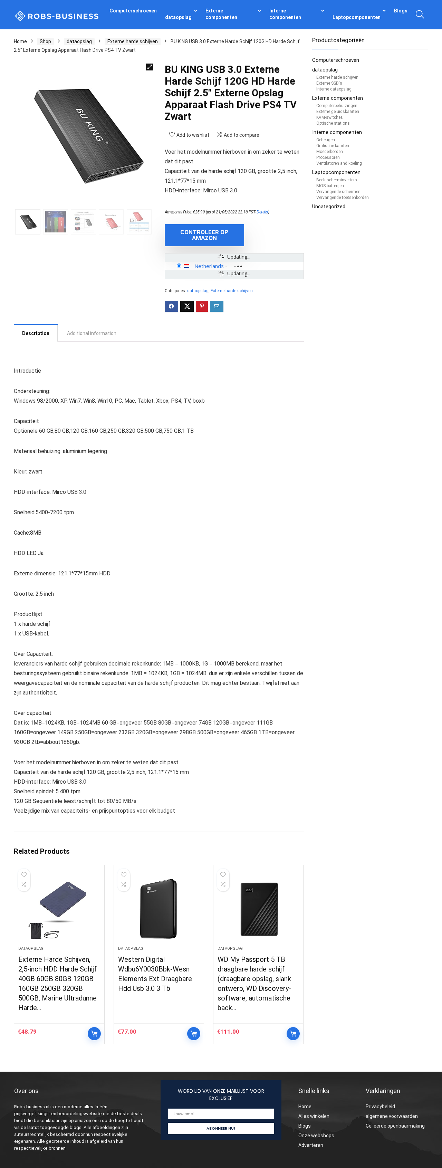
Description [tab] (35, 333)
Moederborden (329, 151)
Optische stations (333, 123)
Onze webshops (316, 1135)
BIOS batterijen (330, 185)
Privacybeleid (380, 1106)
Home (20, 41)
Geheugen (325, 139)
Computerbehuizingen (336, 105)
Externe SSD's (329, 83)
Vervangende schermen (338, 191)
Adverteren (310, 1145)
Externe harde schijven (132, 41)
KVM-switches (329, 117)
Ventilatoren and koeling (339, 163)
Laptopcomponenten (357, 17)
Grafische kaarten (332, 145)
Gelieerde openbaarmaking (395, 1126)
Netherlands (209, 265)
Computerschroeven (133, 10)
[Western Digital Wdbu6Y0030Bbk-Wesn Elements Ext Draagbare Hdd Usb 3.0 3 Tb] (159, 909)
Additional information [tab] (91, 333)
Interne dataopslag (334, 89)
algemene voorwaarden (392, 1116)
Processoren (328, 157)
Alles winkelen (313, 1116)
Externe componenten (221, 14)
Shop (45, 41)
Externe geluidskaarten (337, 111)
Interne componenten (285, 14)
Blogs (400, 10)
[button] (149, 67)
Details (262, 212)
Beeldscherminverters (336, 180)
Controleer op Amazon (204, 235)
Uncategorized (328, 206)
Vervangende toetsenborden (342, 197)
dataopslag (178, 17)
